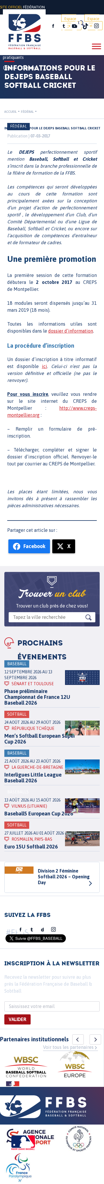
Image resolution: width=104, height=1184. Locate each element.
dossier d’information (70, 330)
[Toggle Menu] (96, 46)
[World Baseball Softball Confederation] (26, 1068)
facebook (53, 26)
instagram (96, 26)
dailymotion (42, 929)
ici (44, 366)
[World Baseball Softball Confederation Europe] (74, 1065)
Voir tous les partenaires (68, 1047)
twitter (63, 26)
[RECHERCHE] (81, 23)
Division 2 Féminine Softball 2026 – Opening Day (64, 876)
